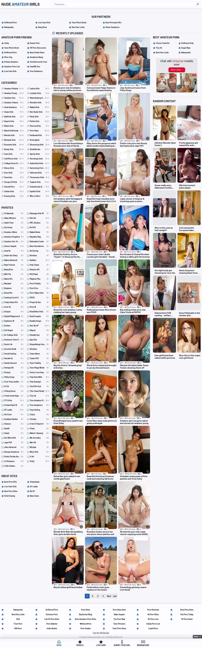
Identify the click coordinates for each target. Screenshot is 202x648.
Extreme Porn (52, 614)
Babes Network (14, 260)
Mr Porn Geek (187, 619)
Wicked (39, 447)
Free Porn (18, 624)
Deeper (14, 311)
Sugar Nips (185, 48)
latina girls (39, 88)
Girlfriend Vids (187, 43)
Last (115, 596)
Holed (14, 433)
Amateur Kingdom (14, 237)
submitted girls (39, 163)
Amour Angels (14, 246)
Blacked (14, 283)
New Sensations (39, 246)
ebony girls (14, 168)
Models (80, 645)
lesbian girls (39, 93)
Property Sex (39, 302)
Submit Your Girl (122, 645)
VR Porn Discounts (38, 48)
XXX (18, 619)
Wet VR (39, 442)
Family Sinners (14, 363)
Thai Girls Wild (39, 377)
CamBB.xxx (35, 66)
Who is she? (39, 196)
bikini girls (14, 126)
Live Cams (101, 645)
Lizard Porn (153, 628)
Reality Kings (39, 321)
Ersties (14, 325)
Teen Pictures (119, 624)
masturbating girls (39, 98)
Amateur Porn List (12, 66)
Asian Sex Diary (14, 255)
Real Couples (39, 316)
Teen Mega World (39, 367)
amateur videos (14, 102)
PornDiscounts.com (38, 62)
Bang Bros (42, 27)
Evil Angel (14, 330)
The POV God (39, 386)
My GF (32, 491)
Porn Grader (86, 628)
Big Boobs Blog (85, 614)
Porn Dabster (51, 624)
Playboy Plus (39, 279)
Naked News (39, 232)
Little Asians (14, 466)
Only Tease (39, 265)
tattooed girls (39, 172)
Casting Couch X (14, 297)
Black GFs (14, 279)
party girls (39, 116)
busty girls (14, 149)
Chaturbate (34, 482)
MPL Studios (39, 223)
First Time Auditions (14, 382)
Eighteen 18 (14, 321)
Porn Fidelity (39, 283)
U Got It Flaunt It (39, 424)
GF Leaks (14, 410)
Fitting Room (14, 391)
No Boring (39, 251)
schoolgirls (39, 140)
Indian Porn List (153, 624)
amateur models (14, 88)
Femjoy (14, 372)
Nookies (39, 255)
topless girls (39, 182)
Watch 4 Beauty (39, 433)
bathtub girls (14, 116)
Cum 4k (14, 307)
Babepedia (8, 27)
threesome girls (39, 177)
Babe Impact (119, 614)
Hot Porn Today (186, 614)
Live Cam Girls (44, 22)
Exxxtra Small (14, 349)
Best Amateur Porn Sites (85, 619)
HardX (14, 428)
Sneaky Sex (39, 335)
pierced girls (39, 126)
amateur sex (14, 98)
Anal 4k (14, 251)
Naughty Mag (39, 237)
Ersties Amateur (11, 62)
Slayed (39, 330)
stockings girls (39, 158)
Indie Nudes (52, 628)
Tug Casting (39, 410)
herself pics (14, 187)
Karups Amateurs (14, 452)
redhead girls (39, 135)
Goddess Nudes (14, 419)
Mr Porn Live (153, 619)
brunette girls (14, 144)
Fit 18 (14, 386)
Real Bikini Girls (39, 311)
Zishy (6, 43)
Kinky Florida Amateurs (14, 456)
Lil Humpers (14, 461)
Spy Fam (39, 339)
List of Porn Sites (51, 619)
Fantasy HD (14, 367)
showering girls (39, 144)
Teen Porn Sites (119, 628)
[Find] (197, 4)
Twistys (39, 419)
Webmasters (143, 645)
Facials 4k (14, 358)
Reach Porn (35, 43)
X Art (39, 456)
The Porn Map (119, 619)
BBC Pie (14, 274)
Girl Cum (14, 414)
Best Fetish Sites (37, 52)
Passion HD (39, 269)
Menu (196, 636)
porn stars (39, 130)
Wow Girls (39, 452)
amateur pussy (14, 93)
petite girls (39, 121)
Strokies (39, 349)
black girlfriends (14, 130)
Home (58, 645)
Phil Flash (39, 274)
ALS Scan (14, 227)
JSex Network (14, 447)
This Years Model (39, 391)
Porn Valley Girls (39, 293)
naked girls (39, 107)
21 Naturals (14, 213)
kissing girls (14, 196)
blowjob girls (14, 140)
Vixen (39, 428)
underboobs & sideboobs (39, 187)
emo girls (14, 172)
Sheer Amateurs (112, 27)
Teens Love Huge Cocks (39, 372)
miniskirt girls (39, 102)
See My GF (39, 325)
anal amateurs (14, 107)
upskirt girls (39, 191)
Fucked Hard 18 (14, 405)
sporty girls (39, 154)
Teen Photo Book (79, 22)
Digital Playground (14, 316)
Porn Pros (39, 288)
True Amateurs (36, 71)
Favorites (14, 177)
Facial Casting (14, 353)
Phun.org (8, 57)
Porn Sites (85, 610)
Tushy (39, 414)
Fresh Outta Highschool (14, 396)
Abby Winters (14, 218)
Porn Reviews (153, 610)
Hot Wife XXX (14, 438)
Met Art (39, 218)
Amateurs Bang (36, 57)
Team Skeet (39, 353)
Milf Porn (18, 628)
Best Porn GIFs (10, 482)
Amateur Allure (14, 232)
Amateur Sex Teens (14, 241)
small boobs (39, 149)
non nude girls (39, 112)
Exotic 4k (14, 344)
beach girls (14, 121)
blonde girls (14, 135)
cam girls (14, 154)
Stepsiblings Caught (39, 344)
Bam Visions (14, 265)
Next (109, 596)
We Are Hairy (39, 438)
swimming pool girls (39, 168)
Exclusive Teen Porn (14, 339)
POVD (39, 297)
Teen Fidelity (39, 363)
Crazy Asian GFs (14, 302)
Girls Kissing (9, 496)
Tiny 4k (39, 396)
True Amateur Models (39, 400)
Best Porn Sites (10, 491)
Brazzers (14, 288)
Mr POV (39, 227)
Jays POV (14, 442)
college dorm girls (14, 163)
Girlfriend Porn (10, 22)
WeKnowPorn (85, 624)
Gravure (14, 424)
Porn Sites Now (119, 610)
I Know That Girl (162, 43)
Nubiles (39, 260)
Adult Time (14, 223)
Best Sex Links (78, 27)
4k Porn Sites (153, 614)
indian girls (14, 191)
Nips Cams (34, 496)
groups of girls (14, 182)
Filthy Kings (14, 377)
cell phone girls (14, 158)
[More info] (81, 83)
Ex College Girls (14, 335)
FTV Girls (14, 400)
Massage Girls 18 (39, 213)
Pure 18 (39, 307)
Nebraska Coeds (39, 241)
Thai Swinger (39, 382)
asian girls (14, 112)
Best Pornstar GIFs (113, 22)
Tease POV (39, 358)
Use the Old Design (101, 633)
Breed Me (14, 293)
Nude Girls (20, 4)
